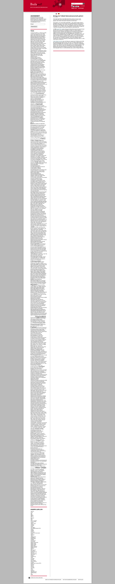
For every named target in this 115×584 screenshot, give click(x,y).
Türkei (39, 427)
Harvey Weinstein (42, 188)
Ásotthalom (41, 500)
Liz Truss (35, 262)
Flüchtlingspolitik (38, 143)
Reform (42, 356)
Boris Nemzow (37, 78)
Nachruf (39, 296)
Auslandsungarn (34, 58)
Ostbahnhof (38, 318)
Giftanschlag (39, 171)
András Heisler (35, 44)
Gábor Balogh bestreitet (57, 41)
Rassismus (33, 351)
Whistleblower (38, 481)
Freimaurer (41, 147)
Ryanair (32, 367)
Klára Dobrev (33, 242)
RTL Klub (44, 363)
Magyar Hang (33, 543)
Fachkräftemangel (43, 132)
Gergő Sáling (35, 163)
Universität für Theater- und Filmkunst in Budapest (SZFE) (37, 442)
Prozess (32, 339)
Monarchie (45, 292)
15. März (44, 32)
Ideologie (45, 201)
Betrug (39, 70)
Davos (42, 97)
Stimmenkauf (33, 399)
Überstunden (38, 504)
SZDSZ (43, 404)
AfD (34, 37)
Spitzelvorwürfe (33, 392)
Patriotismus (33, 328)
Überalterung (33, 504)
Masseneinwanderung (37, 276)
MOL (37, 292)
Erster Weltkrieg (39, 120)
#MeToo (36, 32)
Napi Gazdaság (34, 551)
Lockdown (42, 262)
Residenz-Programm (41, 358)
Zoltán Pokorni (38, 494)
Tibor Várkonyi (38, 418)
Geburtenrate (43, 155)
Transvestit (43, 423)
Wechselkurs (43, 476)
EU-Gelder (36, 123)
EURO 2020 (35, 126)
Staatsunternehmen (34, 395)
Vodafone (36, 470)
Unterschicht (41, 444)
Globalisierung (40, 174)
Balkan (33, 61)
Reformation (33, 357)
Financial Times (36, 142)
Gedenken (33, 156)
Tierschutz (43, 418)
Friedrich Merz (33, 151)
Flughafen (32, 143)
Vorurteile (39, 472)
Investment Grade (42, 216)
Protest (43, 338)
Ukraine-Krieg (39, 429)
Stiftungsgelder (43, 398)
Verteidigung (33, 462)
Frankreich (37, 145)
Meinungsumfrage (35, 280)
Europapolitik (41, 127)
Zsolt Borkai (37, 495)
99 (37, 33)
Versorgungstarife (43, 461)
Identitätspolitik (39, 201)
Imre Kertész (41, 207)
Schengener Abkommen (35, 371)
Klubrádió (43, 241)
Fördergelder (33, 154)
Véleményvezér (34, 571)
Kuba (35, 250)
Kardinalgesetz (41, 233)
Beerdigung (42, 64)
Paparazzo (43, 320)
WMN (32, 574)
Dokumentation (33, 106)
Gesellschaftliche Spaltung (36, 167)
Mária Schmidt (43, 294)
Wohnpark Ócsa (39, 487)
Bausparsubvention (34, 63)
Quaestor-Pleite (33, 348)
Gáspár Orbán (36, 187)
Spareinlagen (33, 390)
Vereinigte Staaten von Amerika (37, 453)
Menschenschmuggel (41, 281)
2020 (44, 34)
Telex (32, 568)
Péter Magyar (33, 344)
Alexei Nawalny (37, 40)
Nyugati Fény (33, 556)
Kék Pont (37, 252)
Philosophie (33, 331)
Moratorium (35, 293)
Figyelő (40, 141)
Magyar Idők (33, 545)
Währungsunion (40, 490)
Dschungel (39, 110)
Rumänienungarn (34, 365)
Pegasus (37, 328)
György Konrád (40, 184)
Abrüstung (38, 35)
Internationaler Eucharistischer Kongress (38, 213)
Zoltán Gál (44, 493)
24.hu (32, 512)
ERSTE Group (33, 120)
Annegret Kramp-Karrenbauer (36, 48)
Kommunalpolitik (39, 242)
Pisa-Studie (42, 331)
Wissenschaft (43, 484)
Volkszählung (40, 471)
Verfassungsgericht (41, 455)
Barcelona (32, 62)
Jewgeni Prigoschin (42, 225)
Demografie (38, 98)
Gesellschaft (42, 166)
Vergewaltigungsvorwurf (35, 457)
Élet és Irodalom (34, 520)
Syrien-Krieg (37, 403)
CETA (39, 86)
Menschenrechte (34, 281)
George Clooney (44, 159)
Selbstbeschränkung (34, 379)
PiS (38, 331)
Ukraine (32, 428)
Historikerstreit (36, 197)
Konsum (41, 245)
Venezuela (42, 450)
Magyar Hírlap (33, 544)
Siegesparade (38, 382)
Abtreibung (33, 36)
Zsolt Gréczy (42, 495)
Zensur (32, 492)
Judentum (35, 228)
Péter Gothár (43, 342)
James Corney (44, 223)
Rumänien (38, 364)
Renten (35, 358)
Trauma (43, 424)
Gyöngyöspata (38, 182)
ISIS (46, 217)
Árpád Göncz (36, 500)
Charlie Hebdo (33, 87)
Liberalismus (37, 258)
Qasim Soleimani (37, 347)
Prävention (33, 340)
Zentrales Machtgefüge (37, 492)
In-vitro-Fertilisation (42, 208)
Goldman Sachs (34, 176)
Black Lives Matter (34, 75)
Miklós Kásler (33, 288)
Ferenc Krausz (43, 137)
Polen (34, 332)
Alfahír (32, 515)
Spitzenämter (39, 392)
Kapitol (37, 233)
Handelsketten (36, 188)
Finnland (45, 142)
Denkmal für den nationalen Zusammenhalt (38, 102)
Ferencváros (33, 138)
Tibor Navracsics (42, 417)
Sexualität (45, 380)
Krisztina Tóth (43, 249)
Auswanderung (40, 59)
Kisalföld (32, 539)
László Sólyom (40, 267)
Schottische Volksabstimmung (36, 373)
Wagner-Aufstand (34, 474)
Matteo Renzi (37, 277)
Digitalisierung (33, 104)
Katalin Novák (36, 235)
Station (44, 396)
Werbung (40, 479)
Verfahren (36, 455)
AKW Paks (33, 39)
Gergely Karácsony (39, 162)
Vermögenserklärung (34, 459)
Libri (41, 258)
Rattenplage (43, 351)
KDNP (39, 236)
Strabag (37, 399)
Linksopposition (36, 261)
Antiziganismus (40, 50)
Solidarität (40, 384)
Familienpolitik (34, 134)
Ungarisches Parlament (40, 438)
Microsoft (37, 283)
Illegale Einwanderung (35, 204)
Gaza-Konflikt (38, 155)
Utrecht (37, 449)
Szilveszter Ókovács (34, 406)
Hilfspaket (42, 196)
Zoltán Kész (33, 494)
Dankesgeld (41, 95)
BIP (43, 74)
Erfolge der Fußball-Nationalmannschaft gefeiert (68, 16)
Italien (44, 221)
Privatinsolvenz (33, 336)
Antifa (40, 49)
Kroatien (32, 250)
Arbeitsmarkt (33, 52)
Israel (44, 218)
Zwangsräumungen (41, 498)
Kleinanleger (38, 240)
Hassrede (35, 189)
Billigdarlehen (33, 74)
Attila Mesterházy (37, 54)
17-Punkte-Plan (33, 33)
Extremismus (33, 132)
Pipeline (36, 331)
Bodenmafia (35, 76)
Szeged (37, 405)
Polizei (37, 332)
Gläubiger (32, 175)
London (41, 263)
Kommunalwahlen (35, 243)
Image (37, 205)
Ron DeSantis (36, 362)
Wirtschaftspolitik (38, 483)
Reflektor (32, 564)
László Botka (35, 264)
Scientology (33, 377)
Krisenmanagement (36, 249)
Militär (35, 289)
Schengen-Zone (43, 370)
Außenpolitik (43, 60)
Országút (32, 558)
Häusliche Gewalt (38, 200)
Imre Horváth (36, 207)
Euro (31, 126)
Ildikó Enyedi (43, 202)
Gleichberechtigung (34, 174)
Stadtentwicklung (34, 396)
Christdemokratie (41, 88)
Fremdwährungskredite (35, 149)
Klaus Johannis (44, 239)
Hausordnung (41, 191)
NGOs (42, 303)
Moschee (43, 293)
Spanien (40, 389)
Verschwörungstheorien (35, 461)
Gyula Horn (43, 181)
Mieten (41, 283)
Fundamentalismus (41, 152)
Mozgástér (33, 550)
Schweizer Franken (34, 376)
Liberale (32, 258)
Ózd (42, 501)
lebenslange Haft (34, 255)
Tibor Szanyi (33, 418)
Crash (39, 94)
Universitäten (35, 441)
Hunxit (44, 199)
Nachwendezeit (33, 297)
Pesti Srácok (33, 560)
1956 (44, 33)
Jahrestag (39, 223)
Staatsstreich (38, 394)
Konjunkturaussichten (41, 244)
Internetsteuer (37, 215)
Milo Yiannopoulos (41, 289)
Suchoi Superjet (42, 402)
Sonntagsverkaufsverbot (35, 386)
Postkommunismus (34, 334)
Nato (37, 301)
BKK (45, 74)
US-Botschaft (39, 446)
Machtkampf (33, 269)
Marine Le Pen (33, 274)
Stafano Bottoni (40, 396)
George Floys (38, 160)
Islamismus (35, 218)
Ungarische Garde (40, 435)
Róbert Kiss (41, 367)
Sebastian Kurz (38, 377)
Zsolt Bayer (33, 495)
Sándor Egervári (39, 409)
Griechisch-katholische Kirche (36, 178)
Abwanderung (37, 36)
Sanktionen (33, 369)
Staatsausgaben (34, 393)
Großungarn (33, 180)
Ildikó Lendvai (33, 203)
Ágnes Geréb (40, 499)
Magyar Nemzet (34, 271)
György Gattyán (44, 183)
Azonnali (32, 517)
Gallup (37, 154)
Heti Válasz (33, 527)
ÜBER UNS (74, 8)
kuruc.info (39, 251)
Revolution (43, 359)
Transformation (33, 421)
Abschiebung (43, 35)
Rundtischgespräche (34, 366)
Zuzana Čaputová (34, 498)
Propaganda (44, 337)
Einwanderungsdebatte (41, 112)
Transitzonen (39, 421)
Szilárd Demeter (42, 406)
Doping (36, 107)
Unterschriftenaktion (34, 445)
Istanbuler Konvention (35, 219)
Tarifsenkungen (39, 413)
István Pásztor (35, 220)
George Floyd (33, 160)
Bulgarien (32, 82)
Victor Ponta (37, 465)
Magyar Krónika (42, 270)
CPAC (37, 94)
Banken (36, 61)
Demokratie (33, 99)
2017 (42, 34)
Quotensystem (39, 348)
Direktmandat (33, 105)
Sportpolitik (44, 392)
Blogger (44, 75)
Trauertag (40, 424)
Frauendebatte (36, 146)
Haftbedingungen (42, 187)
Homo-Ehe (40, 198)
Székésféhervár (41, 408)
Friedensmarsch (41, 150)
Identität (35, 201)
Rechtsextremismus (41, 353)
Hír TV (43, 200)
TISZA (32, 419)
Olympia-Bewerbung (38, 314)
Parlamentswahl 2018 (39, 323)
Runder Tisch (39, 365)
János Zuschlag (41, 231)
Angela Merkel (34, 47)
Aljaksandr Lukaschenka (35, 41)
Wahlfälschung (33, 475)
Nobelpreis (44, 304)
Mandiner (32, 548)
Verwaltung (37, 464)
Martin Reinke (33, 275)
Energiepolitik (37, 116)
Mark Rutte (38, 274)
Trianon (32, 425)
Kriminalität (44, 248)
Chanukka (42, 86)
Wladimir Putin (34, 485)
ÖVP (39, 503)
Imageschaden (41, 205)
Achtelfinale (42, 36)
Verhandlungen (42, 457)
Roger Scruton (38, 361)
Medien (32, 279)
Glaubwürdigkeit (36, 172)
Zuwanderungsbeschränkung (41, 497)
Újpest (42, 503)
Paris (31, 322)
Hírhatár (32, 530)
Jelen (32, 535)
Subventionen (43, 401)
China (32, 88)
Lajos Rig (45, 253)
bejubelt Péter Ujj (59, 29)
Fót (37, 153)
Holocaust (35, 198)
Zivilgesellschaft (34, 493)
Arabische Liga (36, 51)
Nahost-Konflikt (44, 297)
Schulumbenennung (43, 374)
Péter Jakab (38, 343)
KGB (41, 237)
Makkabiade (43, 272)
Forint (35, 144)
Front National (42, 151)
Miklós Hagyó (36, 287)
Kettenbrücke (37, 237)
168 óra (39, 33)
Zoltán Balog (39, 493)
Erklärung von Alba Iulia (40, 119)
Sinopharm (43, 382)
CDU (34, 85)
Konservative (37, 245)
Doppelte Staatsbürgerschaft (36, 108)
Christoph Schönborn (38, 91)
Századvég (41, 407)
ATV (36, 55)
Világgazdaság (33, 572)
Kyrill (42, 251)
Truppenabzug (36, 425)
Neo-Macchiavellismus (41, 302)
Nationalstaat (33, 301)
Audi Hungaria (40, 55)
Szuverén (32, 567)
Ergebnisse (43, 118)
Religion (32, 358)
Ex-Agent (39, 131)
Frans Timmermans (43, 145)
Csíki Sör (36, 95)
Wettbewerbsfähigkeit (39, 480)
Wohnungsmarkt (34, 488)
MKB (41, 291)
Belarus (36, 65)
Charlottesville (38, 87)
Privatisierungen (40, 336)
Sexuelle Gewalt (34, 381)
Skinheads (32, 383)
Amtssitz (38, 43)
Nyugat (32, 555)
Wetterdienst (33, 481)
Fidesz (43, 138)
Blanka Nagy (40, 75)
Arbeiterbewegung (42, 51)
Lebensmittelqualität (34, 256)
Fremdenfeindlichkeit (39, 148)
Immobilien (38, 206)
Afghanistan (37, 37)
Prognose (39, 337)
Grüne (43, 180)
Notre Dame (35, 306)
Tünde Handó (34, 427)
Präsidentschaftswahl (42, 339)
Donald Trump (39, 106)
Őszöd (32, 505)
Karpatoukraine (35, 234)
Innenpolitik (40, 210)
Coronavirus (40, 93)
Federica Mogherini (40, 134)
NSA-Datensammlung (42, 307)
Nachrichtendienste (34, 296)
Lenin (38, 257)
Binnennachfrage (39, 74)
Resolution (32, 359)
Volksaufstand (41, 470)
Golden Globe (42, 175)
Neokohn (32, 552)
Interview (42, 215)
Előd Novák (42, 114)
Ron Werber (41, 362)
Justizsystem (33, 230)
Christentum (33, 89)
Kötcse (40, 252)
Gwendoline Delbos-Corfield (36, 181)
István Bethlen (41, 219)
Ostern (41, 318)
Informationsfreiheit (34, 210)
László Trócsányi (37, 268)
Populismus (38, 333)
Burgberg (42, 82)
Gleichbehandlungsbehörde (36, 173)
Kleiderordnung (33, 240)
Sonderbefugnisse (34, 385)
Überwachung (43, 504)
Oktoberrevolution (34, 313)
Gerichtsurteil (40, 163)
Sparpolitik (44, 390)
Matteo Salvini (43, 277)
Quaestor (42, 347)
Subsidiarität (38, 401)
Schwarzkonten (39, 375)
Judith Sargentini (41, 228)
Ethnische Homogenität (40, 121)
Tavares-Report (34, 414)
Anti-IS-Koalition (35, 49)
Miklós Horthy (42, 287)
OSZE (44, 318)
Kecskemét (42, 236)
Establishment (33, 121)
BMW (32, 76)
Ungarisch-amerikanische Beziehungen (36, 432)
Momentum (40, 292)
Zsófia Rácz (33, 497)
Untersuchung (41, 445)
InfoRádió (32, 534)
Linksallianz (38, 260)
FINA (31, 142)
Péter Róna (41, 346)
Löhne (42, 268)
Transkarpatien (33, 422)
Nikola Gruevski (38, 304)
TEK (44, 414)
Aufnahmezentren (34, 56)
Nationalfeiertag (34, 299)
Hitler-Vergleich (42, 197)
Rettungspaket (37, 359)
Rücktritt (38, 368)
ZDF (34, 491)
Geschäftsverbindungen (35, 166)
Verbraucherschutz (37, 451)
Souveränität (33, 388)
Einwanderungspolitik (34, 113)
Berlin (44, 67)
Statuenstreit (33, 397)
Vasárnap (32, 570)
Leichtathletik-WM (34, 257)
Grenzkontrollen (34, 177)
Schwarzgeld (33, 375)
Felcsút (32, 135)
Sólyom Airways (40, 410)
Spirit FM (41, 391)
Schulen (37, 374)
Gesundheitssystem (35, 169)
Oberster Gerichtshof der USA (38, 311)
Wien (31, 483)
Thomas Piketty (35, 417)
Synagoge (32, 403)
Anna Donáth (43, 47)
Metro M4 (36, 282)
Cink (31, 519)
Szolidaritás (33, 407)
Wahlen (44, 474)
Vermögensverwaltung (35, 460)
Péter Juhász (43, 343)
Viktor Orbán (40, 467)
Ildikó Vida (42, 203)
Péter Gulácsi (33, 343)
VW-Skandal (43, 472)
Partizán (32, 559)
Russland (42, 366)
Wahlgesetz (38, 475)
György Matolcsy (37, 185)
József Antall (35, 232)
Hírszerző (33, 532)
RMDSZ (42, 360)
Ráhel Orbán (36, 367)
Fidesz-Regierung (36, 140)
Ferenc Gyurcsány (35, 137)
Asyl (36, 53)
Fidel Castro (38, 138)
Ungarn (38, 440)
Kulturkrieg (44, 250)
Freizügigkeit (33, 148)
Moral (32, 293)
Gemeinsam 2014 (34, 158)
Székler (44, 407)
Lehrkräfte (40, 256)
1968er (32, 34)
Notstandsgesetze (34, 307)
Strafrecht (41, 399)
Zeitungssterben (42, 491)
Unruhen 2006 (36, 443)
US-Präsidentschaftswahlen (36, 448)
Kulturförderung (39, 250)
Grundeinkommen (38, 180)
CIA (42, 91)
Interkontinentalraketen (35, 212)
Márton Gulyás (39, 295)
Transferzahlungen (38, 420)
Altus (44, 41)
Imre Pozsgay (35, 208)
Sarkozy (37, 369)
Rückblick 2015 (33, 368)
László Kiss (35, 265)
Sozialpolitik (36, 389)
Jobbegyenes (33, 536)
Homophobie (44, 198)
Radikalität (38, 349)
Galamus (32, 524)
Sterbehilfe (38, 397)
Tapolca (34, 413)
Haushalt (37, 190)
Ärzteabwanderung (34, 501)
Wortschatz (35, 490)
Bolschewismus (33, 77)
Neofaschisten (33, 303)
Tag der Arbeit (38, 411)
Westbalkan (33, 480)
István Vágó (40, 221)
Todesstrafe (35, 419)
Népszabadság (33, 309)
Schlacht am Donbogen (35, 372)
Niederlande (33, 304)
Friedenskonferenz (34, 150)
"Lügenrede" (33, 32)
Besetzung (43, 69)
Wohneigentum (33, 487)
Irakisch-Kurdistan (38, 217)
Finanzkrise (41, 142)
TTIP (40, 425)
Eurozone (35, 131)
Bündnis (34, 84)
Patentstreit (44, 327)
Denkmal (37, 102)
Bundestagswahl (37, 82)
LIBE (44, 257)
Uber (41, 427)
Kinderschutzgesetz (39, 238)
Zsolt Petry (43, 496)
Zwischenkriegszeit (34, 499)
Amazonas (33, 42)
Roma (42, 361)
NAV (39, 301)
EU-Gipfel (41, 123)
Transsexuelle (38, 423)
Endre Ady (41, 115)
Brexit (38, 80)
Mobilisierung (33, 292)
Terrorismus (40, 416)
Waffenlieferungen (42, 473)
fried (41, 149)
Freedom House (42, 146)
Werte (43, 479)
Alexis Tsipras (42, 40)
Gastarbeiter (40, 154)
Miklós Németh (38, 288)
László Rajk (35, 267)
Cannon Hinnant (42, 84)
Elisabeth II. (33, 114)
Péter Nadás (37, 345)
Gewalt (32, 170)
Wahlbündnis (39, 474)
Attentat (32, 54)
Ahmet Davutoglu (36, 38)
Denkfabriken (33, 102)
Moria (41, 293)
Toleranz (43, 419)
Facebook (38, 132)
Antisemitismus (34, 50)
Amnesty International (39, 42)
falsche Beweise (38, 133)
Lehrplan (44, 256)
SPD (31, 391)
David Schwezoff (37, 97)
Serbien (41, 380)
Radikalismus (33, 349)
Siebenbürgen (33, 382)
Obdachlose (43, 309)
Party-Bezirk (39, 327)
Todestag (39, 419)
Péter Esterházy (38, 342)
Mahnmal (35, 272)
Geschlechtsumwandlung (35, 165)
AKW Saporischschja (39, 39)
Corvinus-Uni (33, 94)
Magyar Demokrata (34, 542)
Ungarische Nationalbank (36, 436)
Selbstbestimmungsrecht (35, 380)
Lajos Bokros (40, 253)
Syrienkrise (42, 403)
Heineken (41, 192)
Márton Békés (33, 295)
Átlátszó (32, 516)
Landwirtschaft (40, 254)
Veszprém (32, 465)
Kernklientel (33, 237)
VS (31, 573)
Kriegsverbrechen (34, 248)
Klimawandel (38, 241)
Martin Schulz (38, 275)
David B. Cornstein (39, 96)
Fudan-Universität (34, 152)
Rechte (35, 353)
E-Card (41, 111)
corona (34, 93)
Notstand (39, 306)
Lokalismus (38, 263)
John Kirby (41, 227)
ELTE (38, 114)
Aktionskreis (42, 38)
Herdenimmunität (37, 194)
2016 (40, 34)
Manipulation (44, 273)
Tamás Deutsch (38, 412)
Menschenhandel (42, 280)
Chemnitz (43, 87)
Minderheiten (33, 290)
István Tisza (35, 221)
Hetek (32, 526)
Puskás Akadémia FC (39, 340)
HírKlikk (32, 531)
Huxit (31, 200)
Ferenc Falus (40, 135)
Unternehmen (41, 443)
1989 (34, 34)
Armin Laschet (42, 52)
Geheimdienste (33, 157)
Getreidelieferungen (43, 169)
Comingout (39, 92)
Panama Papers (39, 319)
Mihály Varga (41, 286)
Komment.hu (33, 540)
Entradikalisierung (34, 117)
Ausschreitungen (34, 59)
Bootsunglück (39, 77)
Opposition (40, 316)
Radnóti (34, 350)
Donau (34, 107)
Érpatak (39, 501)
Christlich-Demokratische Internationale (38, 90)
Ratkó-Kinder (37, 351)
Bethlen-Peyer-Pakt (34, 70)
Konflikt (32, 244)
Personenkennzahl (42, 328)
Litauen (42, 261)
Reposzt (32, 565)
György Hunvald (34, 184)
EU (32, 123)
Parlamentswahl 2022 (37, 324)
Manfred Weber (38, 273)
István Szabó (40, 220)
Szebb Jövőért (33, 405)
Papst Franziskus (41, 321)
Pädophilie (35, 341)
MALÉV (33, 273)
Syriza (45, 403)
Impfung (32, 207)
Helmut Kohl (39, 193)
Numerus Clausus (34, 308)
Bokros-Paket (40, 76)
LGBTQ (41, 257)
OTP (31, 319)
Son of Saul (42, 386)
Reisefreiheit (44, 357)
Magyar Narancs (34, 546)
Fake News (33, 133)
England (41, 116)
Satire (32, 370)
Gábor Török (33, 523)
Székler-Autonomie (34, 408)
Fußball (34, 153)
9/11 (42, 32)
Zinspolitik (44, 492)
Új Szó (32, 569)
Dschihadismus (33, 110)
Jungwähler (41, 229)
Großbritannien (33, 179)
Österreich (36, 503)
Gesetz (39, 168)
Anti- (31, 49)
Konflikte (35, 244)
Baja (31, 61)
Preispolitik (40, 334)
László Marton (36, 266)
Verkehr (38, 458)
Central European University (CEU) (37, 86)
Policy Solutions (34, 561)
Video (40, 465)
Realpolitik (39, 352)
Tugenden (36, 426)
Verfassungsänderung (35, 456)
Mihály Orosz (36, 286)
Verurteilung (33, 464)
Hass (32, 189)
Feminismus (36, 135)
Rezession (39, 360)
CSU (34, 95)
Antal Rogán (44, 48)
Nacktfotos (39, 297)
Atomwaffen (43, 53)
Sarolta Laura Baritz (43, 369)
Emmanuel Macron (35, 115)
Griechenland (44, 177)
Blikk (32, 518)
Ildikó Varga (38, 203)
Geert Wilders (37, 156)
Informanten (40, 209)
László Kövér (39, 265)
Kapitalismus (33, 233)
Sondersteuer (40, 385)
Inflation (36, 209)
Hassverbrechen (40, 189)
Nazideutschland (43, 301)
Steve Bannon (33, 398)
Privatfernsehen (40, 335)
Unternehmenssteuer (35, 444)
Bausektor (43, 62)
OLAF (39, 313)
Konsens (32, 245)
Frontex (37, 151)
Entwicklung (33, 118)
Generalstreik (33, 159)
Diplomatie (39, 104)
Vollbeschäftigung (34, 472)
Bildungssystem (35, 73)
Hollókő (32, 198)
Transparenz (33, 423)
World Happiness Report (35, 489)
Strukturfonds (33, 401)
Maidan (39, 272)
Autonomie (38, 60)
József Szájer (40, 232)
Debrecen (32, 98)
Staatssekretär (33, 394)
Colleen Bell (34, 92)
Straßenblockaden (39, 400)
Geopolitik (38, 159)
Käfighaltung (33, 252)
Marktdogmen (43, 274)
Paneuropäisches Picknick (36, 320)
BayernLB (38, 64)
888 (31, 514)
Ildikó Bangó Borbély (37, 202)
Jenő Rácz (33, 225)
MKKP (43, 291)
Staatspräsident (40, 393)
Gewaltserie (35, 170)
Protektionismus (38, 338)
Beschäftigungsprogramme (36, 69)
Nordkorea (33, 305)
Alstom (41, 41)
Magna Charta (36, 270)
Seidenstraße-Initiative (35, 378)
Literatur (32, 262)
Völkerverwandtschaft (35, 473)
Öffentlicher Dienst (41, 502)
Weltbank (37, 478)
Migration (34, 285)
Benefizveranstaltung (41, 66)
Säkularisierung (33, 410)
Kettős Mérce (33, 538)
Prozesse (36, 339)
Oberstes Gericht (42, 311)
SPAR (43, 389)
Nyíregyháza (40, 308)
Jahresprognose (39, 222)
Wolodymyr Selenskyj (41, 488)
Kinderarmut (33, 238)
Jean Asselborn (43, 224)
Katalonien (41, 235)
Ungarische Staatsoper (35, 439)
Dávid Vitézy (37, 111)
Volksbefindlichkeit (34, 471)
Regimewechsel (38, 357)
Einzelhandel (41, 113)
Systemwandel (33, 404)
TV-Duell (44, 426)
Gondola (32, 525)
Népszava (38, 309)
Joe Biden (37, 227)
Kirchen (39, 239)
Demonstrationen (39, 101)
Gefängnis (43, 156)
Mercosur (32, 282)
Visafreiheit (37, 469)
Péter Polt (37, 346)
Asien (34, 53)
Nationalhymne (40, 299)
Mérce (32, 549)
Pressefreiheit (34, 335)
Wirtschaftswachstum (36, 484)
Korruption (40, 247)
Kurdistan (32, 251)
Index (33, 209)
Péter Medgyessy (39, 344)
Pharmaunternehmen (41, 330)
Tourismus (32, 420)
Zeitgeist (37, 491)
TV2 (31, 427)
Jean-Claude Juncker (35, 224)
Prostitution (33, 338)
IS (44, 217)
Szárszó (36, 407)
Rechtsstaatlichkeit (36, 354)
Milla (37, 289)
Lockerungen (33, 263)
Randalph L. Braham (40, 350)
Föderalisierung (41, 153)
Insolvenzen (37, 211)
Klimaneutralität (33, 241)
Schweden (44, 375)
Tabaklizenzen (33, 411)
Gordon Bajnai (39, 176)
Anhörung (39, 47)
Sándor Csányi (33, 409)
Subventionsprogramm (35, 402)
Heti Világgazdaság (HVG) (38, 195)
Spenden (34, 391)
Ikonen (32, 202)
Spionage (38, 391)
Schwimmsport (41, 376)
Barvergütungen (38, 62)
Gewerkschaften (41, 170)
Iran (43, 217)
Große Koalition (39, 179)
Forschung (39, 144)
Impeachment (42, 206)
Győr (41, 185)
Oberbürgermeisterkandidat (36, 310)
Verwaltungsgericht (43, 464)
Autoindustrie (33, 60)
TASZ (44, 413)
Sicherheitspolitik (40, 381)
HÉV (33, 200)
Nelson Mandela (34, 302)
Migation (44, 283)
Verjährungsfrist (33, 458)
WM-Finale (39, 485)
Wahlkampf (34, 477)
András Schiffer (33, 45)
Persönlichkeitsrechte (35, 329)
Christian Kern (38, 89)
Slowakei (32, 384)
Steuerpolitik (42, 397)
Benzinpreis (40, 67)
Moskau (32, 294)
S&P (41, 368)
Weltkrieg (41, 478)
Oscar (34, 318)
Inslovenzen (33, 211)
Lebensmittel (39, 255)
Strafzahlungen (33, 400)
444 (41, 33)
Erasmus (37, 118)
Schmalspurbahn (43, 372)
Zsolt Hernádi (33, 496)
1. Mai (40, 32)
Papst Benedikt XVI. (34, 321)
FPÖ (42, 144)
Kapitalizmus (33, 537)
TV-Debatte (40, 426)
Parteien (34, 327)
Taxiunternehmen (40, 414)
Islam (32, 218)
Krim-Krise (40, 248)
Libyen (43, 258)
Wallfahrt (39, 476)
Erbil (40, 118)
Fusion (32, 153)
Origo (32, 318)
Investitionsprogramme (35, 216)
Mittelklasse (37, 291)
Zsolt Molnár (38, 496)
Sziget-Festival (42, 405)
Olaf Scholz (42, 313)
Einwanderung (34, 112)
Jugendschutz (35, 229)
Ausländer (40, 58)
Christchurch (35, 88)
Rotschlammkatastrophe (38, 363)
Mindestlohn (38, 290)
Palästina (34, 319)
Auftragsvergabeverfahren (36, 57)
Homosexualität (34, 199)
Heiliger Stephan (36, 192)
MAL (31, 273)
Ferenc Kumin (33, 521)
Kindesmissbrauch (34, 239)
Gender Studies (43, 158)
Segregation (43, 377)
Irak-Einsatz (33, 217)
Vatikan (38, 450)
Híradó (32, 529)
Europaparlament (35, 127)
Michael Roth (40, 282)
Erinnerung (33, 119)
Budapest (35, 81)
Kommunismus (43, 243)
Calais (37, 84)
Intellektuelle (42, 211)
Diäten (43, 105)
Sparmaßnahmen (39, 390)
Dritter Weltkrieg (41, 108)
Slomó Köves (43, 383)
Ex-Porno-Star (44, 131)
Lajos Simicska (34, 254)
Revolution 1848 (34, 360)
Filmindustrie (44, 141)
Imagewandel (33, 206)
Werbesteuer (35, 479)
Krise (31, 249)
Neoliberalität (38, 303)
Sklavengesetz (37, 383)
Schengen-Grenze (36, 370)
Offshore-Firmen (41, 312)
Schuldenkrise (33, 374)
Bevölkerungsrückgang (35, 71)
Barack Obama (41, 61)
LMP (38, 262)
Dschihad (44, 109)
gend (38, 158)
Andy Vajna (42, 46)
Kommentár (33, 541)
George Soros (38, 161)
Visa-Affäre (33, 469)
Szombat (32, 566)
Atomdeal (39, 53)
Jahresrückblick (34, 223)
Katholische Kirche (34, 236)
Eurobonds (39, 126)
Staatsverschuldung (42, 395)
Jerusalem (37, 225)
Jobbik (33, 227)
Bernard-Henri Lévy (40, 68)
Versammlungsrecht (43, 460)
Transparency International (42, 422)
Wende (32, 479)
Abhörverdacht (33, 35)
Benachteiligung (41, 65)
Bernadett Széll (33, 68)
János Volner (35, 231)
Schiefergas (42, 371)
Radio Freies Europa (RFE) (36, 563)
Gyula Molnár (33, 182)
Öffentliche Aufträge (34, 502)
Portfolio (32, 562)
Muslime (38, 294)
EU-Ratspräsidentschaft (41, 125)
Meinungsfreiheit (38, 279)
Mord (38, 293)
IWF (35, 222)
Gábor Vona (38, 186)
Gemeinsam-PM (44, 157)
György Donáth (37, 183)
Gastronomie (33, 155)
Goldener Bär (37, 175)
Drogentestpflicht (39, 109)
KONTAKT (81, 8)
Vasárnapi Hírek (34, 450)
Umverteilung (33, 430)
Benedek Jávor (33, 66)
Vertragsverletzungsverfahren (37, 463)
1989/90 (37, 34)
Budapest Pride (40, 81)
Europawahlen (34, 128)
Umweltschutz (38, 430)
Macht (45, 268)
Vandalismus (41, 449)
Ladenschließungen (34, 253)
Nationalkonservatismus (40, 300)
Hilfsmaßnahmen (36, 196)
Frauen (32, 146)
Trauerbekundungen (34, 424)
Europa (43, 126)
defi (35, 98)
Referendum (38, 356)
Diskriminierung (39, 105)
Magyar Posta (39, 271)
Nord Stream (37, 305)
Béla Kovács (40, 83)
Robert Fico (33, 361)
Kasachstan (41, 234)
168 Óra (32, 511)
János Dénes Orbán (40, 230)
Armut (32, 53)
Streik (45, 400)
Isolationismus (40, 218)
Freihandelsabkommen (35, 147)
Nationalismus (33, 300)
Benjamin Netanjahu (34, 67)
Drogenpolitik (33, 109)
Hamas (32, 188)
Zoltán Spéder (43, 494)
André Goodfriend (36, 46)
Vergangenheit (43, 456)
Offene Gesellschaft (34, 312)
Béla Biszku (35, 83)
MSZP (35, 294)
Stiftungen (38, 398)
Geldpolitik (38, 157)
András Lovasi (41, 44)
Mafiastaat (37, 269)
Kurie (35, 251)
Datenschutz (33, 96)
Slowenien (36, 384)
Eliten (36, 114)
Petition (40, 329)
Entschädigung (40, 117)
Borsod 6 (41, 78)
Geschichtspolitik (34, 164)
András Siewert (39, 45)
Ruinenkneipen (33, 364)
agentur (41, 37)
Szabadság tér (39, 404)
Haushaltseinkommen (35, 191)
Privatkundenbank (34, 337)
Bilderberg (41, 71)
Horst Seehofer (40, 199)
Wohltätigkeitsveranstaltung (37, 486)
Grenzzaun (39, 177)
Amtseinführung (33, 43)
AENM (32, 37)
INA (31, 209)
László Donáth (41, 264)
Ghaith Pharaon (33, 171)
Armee (38, 52)
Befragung (32, 65)
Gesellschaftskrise (34, 168)
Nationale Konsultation (35, 298)
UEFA (44, 427)
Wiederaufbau (43, 481)
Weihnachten (33, 478)
